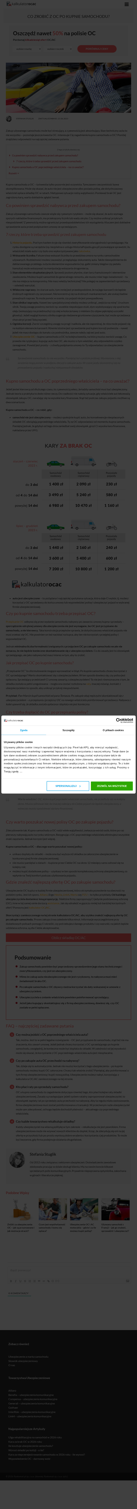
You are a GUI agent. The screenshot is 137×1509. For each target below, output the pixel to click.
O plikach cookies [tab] (113, 730)
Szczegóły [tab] (68, 730)
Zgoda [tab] (24, 730)
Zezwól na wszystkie (112, 785)
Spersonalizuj (66, 785)
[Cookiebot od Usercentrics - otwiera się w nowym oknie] (118, 720)
